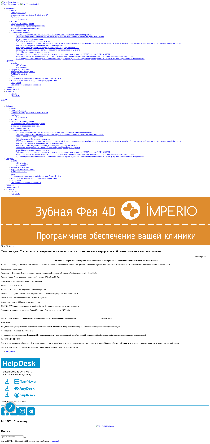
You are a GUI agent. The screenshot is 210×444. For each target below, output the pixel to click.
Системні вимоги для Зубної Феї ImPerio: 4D (29, 15)
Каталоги (10, 87)
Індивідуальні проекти (20, 30)
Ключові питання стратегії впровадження (28, 26)
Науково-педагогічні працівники (29, 39)
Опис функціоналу (18, 13)
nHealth (14, 63)
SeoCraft (55, 441)
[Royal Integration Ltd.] (10, 2)
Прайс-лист (15, 17)
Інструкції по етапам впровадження (25, 28)
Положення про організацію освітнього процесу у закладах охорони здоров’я (48, 50)
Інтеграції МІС (22, 67)
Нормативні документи (20, 32)
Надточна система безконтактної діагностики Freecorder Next (36, 78)
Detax (13, 76)
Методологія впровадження (22, 24)
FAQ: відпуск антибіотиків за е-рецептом (33, 41)
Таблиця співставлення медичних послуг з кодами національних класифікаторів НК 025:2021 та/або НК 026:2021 (63, 54)
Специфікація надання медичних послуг (32, 52)
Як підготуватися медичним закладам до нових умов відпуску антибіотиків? (47, 48)
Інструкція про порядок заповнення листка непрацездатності (41, 45)
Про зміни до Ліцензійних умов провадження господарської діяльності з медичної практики (54, 35)
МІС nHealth (21, 65)
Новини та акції (12, 89)
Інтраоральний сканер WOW (23, 72)
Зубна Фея (10, 8)
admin (12, 246)
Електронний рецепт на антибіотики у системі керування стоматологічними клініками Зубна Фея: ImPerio (60, 37)
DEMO (4, 100)
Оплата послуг (22, 19)
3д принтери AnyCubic (20, 69)
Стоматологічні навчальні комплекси (26, 85)
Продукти (10, 61)
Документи (15, 96)
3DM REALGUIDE (19, 74)
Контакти (10, 91)
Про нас (14, 94)
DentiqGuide (16, 83)
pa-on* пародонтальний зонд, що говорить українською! (34, 80)
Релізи (13, 10)
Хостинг (14, 21)
